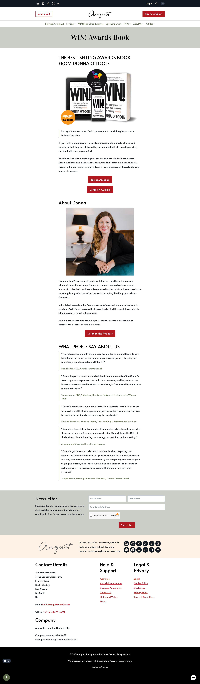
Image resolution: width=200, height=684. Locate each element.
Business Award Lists (110, 587)
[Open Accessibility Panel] (6, 677)
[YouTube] (58, 3)
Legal (137, 578)
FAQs (102, 601)
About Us (105, 578)
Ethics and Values (109, 596)
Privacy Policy (141, 592)
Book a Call (44, 13)
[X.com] (53, 3)
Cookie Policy (141, 583)
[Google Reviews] (139, 550)
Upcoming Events (113, 23)
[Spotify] (126, 550)
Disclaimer (139, 587)
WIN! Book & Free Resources (91, 23)
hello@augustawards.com (56, 604)
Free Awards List (153, 13)
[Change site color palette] (163, 3)
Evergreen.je (125, 660)
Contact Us (105, 592)
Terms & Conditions (144, 596)
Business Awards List (54, 23)
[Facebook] (48, 3)
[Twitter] (145, 543)
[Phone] (151, 550)
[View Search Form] (156, 3)
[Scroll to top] (193, 671)
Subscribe (126, 525)
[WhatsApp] (145, 550)
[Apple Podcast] (133, 550)
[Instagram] (43, 3)
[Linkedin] (37, 3)
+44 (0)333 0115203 (54, 611)
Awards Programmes (111, 583)
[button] (193, 677)
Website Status (100, 667)
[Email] (158, 550)
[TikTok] (151, 543)
